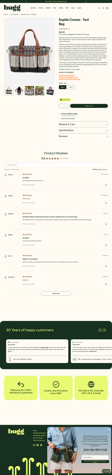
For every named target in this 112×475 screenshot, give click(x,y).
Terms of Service (39, 440)
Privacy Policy (38, 438)
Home (6, 14)
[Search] (99, 8)
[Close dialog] (109, 429)
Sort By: (95, 169)
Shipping (71, 34)
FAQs (35, 430)
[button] (69, 158)
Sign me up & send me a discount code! (95, 461)
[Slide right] (51, 51)
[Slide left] (8, 51)
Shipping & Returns (39, 433)
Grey (71, 87)
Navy (62, 87)
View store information (68, 118)
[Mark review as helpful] (106, 185)
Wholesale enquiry (39, 435)
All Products (14, 14)
